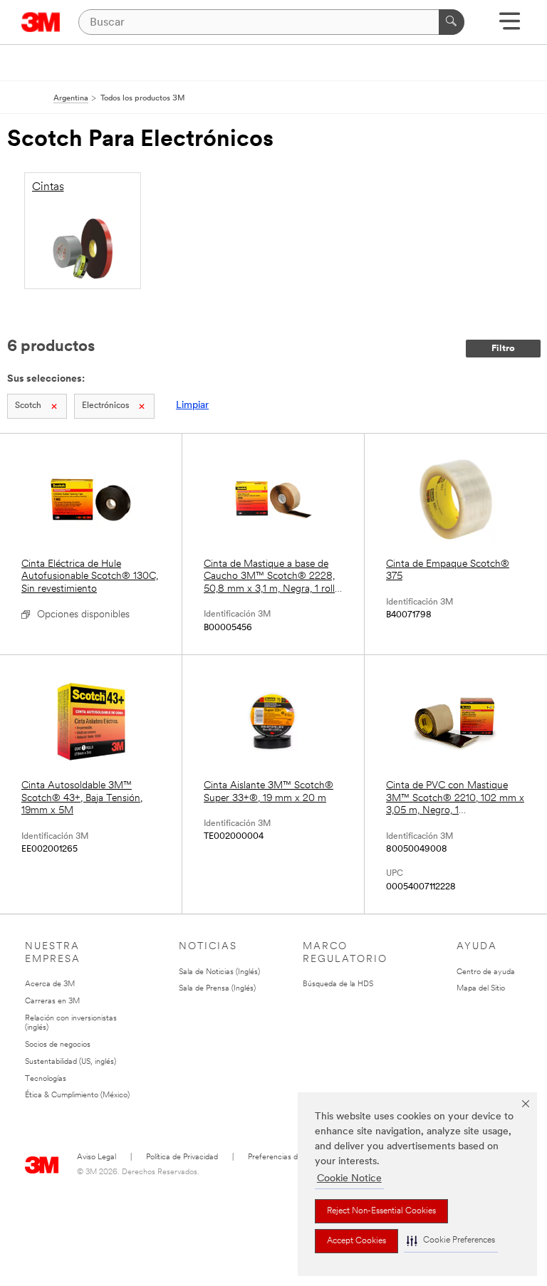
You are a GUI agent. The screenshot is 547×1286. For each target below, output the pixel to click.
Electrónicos (105, 406)
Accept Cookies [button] (356, 1241)
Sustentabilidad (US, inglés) (70, 1062)
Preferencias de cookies (289, 1157)
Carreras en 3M (52, 1001)
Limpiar (192, 405)
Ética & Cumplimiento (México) (77, 1095)
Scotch (28, 406)
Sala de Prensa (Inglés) (217, 989)
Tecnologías (45, 1079)
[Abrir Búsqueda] (509, 26)
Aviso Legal (96, 1157)
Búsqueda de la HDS (338, 984)
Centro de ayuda (486, 972)
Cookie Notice (349, 1178)
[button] (451, 1241)
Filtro (503, 348)
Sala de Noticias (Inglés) (219, 972)
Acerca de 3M (50, 984)
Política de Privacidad (182, 1157)
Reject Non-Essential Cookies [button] (381, 1211)
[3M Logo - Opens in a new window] (41, 22)
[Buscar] (451, 22)
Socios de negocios (57, 1045)
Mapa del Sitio (481, 989)
